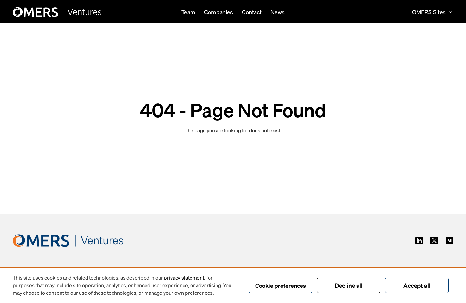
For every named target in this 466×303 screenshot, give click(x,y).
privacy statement (184, 277)
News (277, 12)
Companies (218, 12)
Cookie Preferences (280, 285)
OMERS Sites (429, 12)
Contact (252, 12)
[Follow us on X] (434, 240)
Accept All (416, 285)
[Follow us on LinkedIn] (419, 240)
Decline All (349, 285)
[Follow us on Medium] (449, 240)
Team (188, 12)
